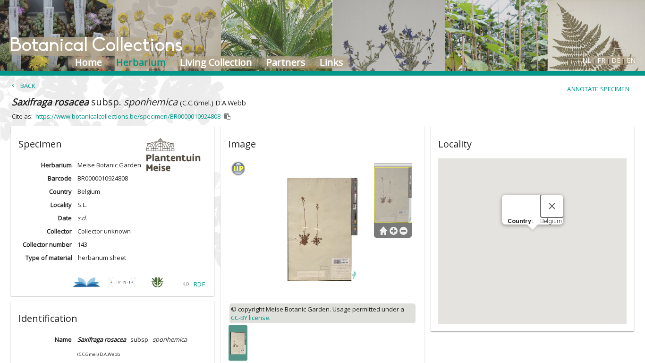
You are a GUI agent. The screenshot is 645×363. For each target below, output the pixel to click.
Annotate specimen (598, 89)
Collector (59, 231)
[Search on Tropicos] (157, 284)
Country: (521, 221)
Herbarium (56, 165)
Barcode (60, 178)
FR (601, 60)
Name (63, 339)
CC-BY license (250, 317)
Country (60, 191)
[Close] (552, 206)
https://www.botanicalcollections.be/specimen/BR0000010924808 (128, 116)
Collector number (47, 244)
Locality (61, 204)
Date (65, 218)
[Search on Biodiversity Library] (86, 284)
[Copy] (227, 117)
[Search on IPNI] (122, 284)
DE (615, 60)
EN (631, 60)
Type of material (48, 257)
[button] (112, 142)
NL (586, 60)
